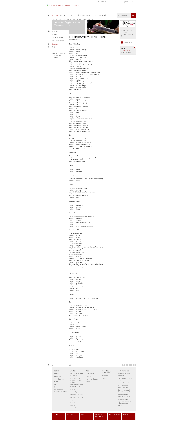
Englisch (54, 19)
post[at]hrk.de (126, 51)
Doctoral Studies (127, 36)
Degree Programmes (128, 34)
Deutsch (134, 2)
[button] (48, 37)
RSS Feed (128, 2)
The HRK (55, 31)
